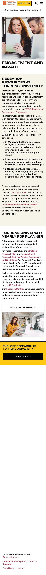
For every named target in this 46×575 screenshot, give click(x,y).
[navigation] (41, 4)
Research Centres (15, 289)
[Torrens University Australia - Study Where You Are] (9, 3)
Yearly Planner (19, 192)
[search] (36, 4)
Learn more (21, 356)
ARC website (15, 285)
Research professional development (23, 10)
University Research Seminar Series (19, 204)
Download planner (21, 307)
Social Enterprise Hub (13, 568)
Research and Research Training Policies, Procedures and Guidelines (21, 257)
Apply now (24, 3)
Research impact (11, 557)
